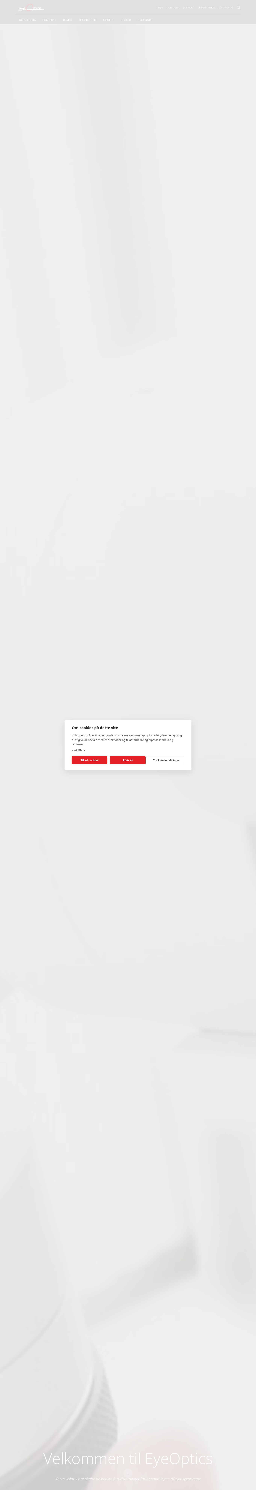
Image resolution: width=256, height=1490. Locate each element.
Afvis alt (128, 760)
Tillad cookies (90, 760)
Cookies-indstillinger (166, 760)
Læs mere (78, 749)
